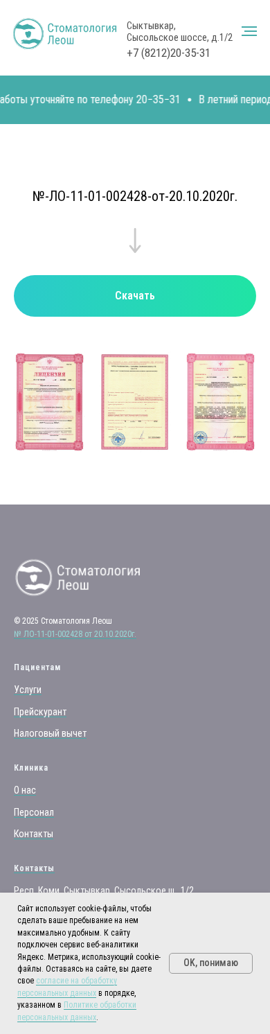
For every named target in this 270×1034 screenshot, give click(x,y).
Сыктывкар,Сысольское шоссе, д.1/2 (180, 31)
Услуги (28, 689)
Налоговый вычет (50, 733)
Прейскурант (40, 711)
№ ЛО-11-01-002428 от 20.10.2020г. (75, 634)
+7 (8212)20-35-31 (168, 53)
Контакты (33, 833)
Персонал (34, 812)
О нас (25, 790)
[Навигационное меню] (249, 31)
